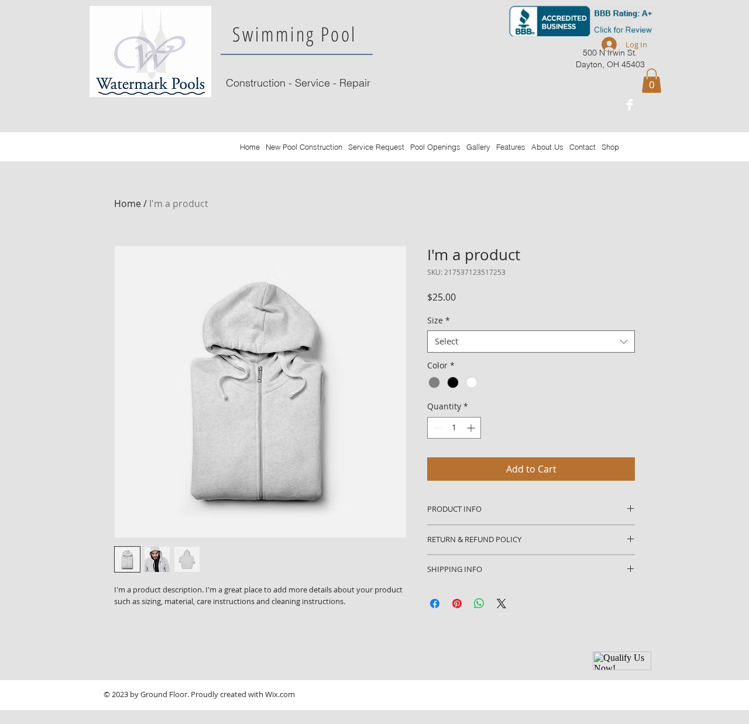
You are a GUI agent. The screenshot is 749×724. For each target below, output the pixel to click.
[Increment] (472, 428)
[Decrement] (436, 428)
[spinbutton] (454, 428)
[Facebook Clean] (629, 105)
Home (127, 203)
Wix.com (280, 694)
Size (438, 320)
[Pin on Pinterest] (457, 604)
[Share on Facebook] (435, 604)
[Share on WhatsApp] (479, 604)
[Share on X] (501, 604)
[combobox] (531, 341)
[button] (651, 80)
